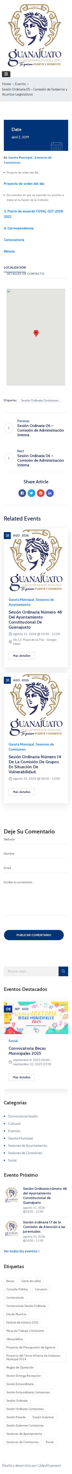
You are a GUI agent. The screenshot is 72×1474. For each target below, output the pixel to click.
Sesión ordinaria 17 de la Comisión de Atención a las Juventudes (44, 1227)
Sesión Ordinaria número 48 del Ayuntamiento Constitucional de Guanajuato (35, 619)
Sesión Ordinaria (17, 1400)
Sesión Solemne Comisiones (25, 1425)
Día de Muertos (16, 1314)
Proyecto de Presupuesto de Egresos (30, 1347)
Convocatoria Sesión (23, 1116)
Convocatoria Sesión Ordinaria (26, 1306)
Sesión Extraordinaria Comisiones (28, 1392)
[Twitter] (31, 493)
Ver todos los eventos (21, 1251)
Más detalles (21, 656)
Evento (20, 84)
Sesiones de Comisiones (25, 1153)
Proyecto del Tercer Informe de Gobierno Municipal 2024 (33, 1357)
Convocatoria (14, 240)
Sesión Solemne (43, 1417)
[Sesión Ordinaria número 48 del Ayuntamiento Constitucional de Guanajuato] (36, 560)
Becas (10, 1281)
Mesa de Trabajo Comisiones (25, 1331)
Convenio (41, 1289)
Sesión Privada (16, 1417)
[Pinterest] (41, 493)
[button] (36, 333)
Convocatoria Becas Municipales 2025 (27, 1051)
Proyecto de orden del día (24, 184)
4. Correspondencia (18, 228)
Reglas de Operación (20, 1367)
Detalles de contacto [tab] (25, 274)
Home (6, 84)
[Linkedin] (50, 493)
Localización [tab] (15, 267)
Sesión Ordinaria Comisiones (40, 400)
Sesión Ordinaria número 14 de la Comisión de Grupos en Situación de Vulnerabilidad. (35, 764)
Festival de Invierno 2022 (22, 1322)
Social (13, 1041)
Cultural (14, 1124)
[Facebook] (22, 493)
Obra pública (14, 1339)
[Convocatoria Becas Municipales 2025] (36, 1018)
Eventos (14, 1131)
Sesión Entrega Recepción (23, 1376)
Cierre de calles (31, 1281)
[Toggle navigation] (6, 74)
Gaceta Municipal (20, 157)
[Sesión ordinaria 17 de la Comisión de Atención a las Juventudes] (11, 1228)
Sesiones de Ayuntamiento (27, 1146)
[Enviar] (63, 971)
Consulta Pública (17, 1289)
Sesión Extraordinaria (20, 1384)
